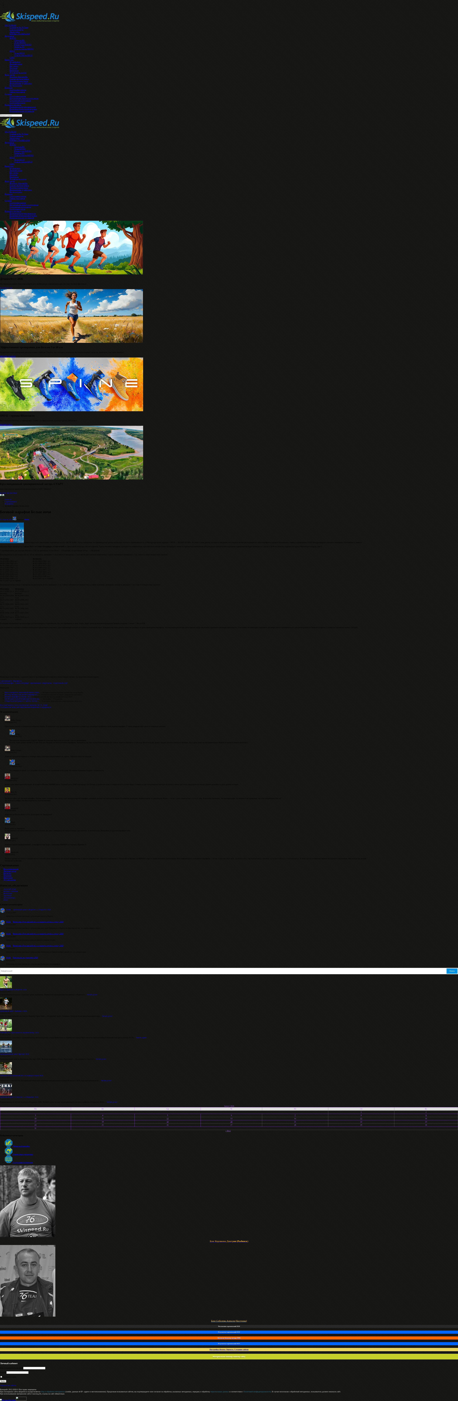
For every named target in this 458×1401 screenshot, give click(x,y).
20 (231, 1122)
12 (168, 1119)
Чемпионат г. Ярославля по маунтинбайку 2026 (19, 1033)
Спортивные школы (18, 203)
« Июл (228, 1131)
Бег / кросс (14, 173)
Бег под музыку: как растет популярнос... (21, 695)
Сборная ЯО (19, 147)
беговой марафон (7, 683)
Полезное (9, 194)
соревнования (35, 683)
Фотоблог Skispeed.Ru (19, 183)
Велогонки (14, 177)
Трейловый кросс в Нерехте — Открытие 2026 (32, 910)
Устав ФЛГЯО (20, 149)
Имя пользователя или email (11, 1368)
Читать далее (92, 995)
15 (361, 1119)
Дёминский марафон (21, 1146)
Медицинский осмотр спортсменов (24, 205)
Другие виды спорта (18, 179)
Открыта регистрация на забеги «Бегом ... (22, 701)
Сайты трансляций (17, 198)
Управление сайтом (8, 1385)
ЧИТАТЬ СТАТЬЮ (8, 356)
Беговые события (11, 891)
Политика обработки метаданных (23, 216)
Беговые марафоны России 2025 (18, 697)
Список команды (16, 136)
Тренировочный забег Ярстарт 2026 (14, 1054)
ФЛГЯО (13, 145)
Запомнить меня (9, 1377)
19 (168, 1122)
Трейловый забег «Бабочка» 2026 (13, 1011)
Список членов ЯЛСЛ (23, 162)
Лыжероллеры (9, 898)
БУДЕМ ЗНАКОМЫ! (8, 493)
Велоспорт (8, 893)
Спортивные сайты (17, 209)
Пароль (3, 1372)
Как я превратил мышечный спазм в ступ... (22, 692)
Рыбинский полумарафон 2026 (25, 957)
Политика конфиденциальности (23, 213)
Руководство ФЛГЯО (22, 151)
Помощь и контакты (13, 211)
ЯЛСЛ (12, 157)
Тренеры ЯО (19, 153)
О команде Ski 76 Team (19, 134)
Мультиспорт (15, 168)
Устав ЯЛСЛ (19, 160)
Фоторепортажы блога (19, 188)
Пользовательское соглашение (22, 218)
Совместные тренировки (22, 1154)
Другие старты (10, 880)
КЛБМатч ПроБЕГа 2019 (20, 140)
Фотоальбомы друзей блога (21, 190)
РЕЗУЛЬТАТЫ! (6, 288)
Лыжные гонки (16, 170)
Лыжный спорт (10, 889)
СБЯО (12, 164)
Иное (6, 900)
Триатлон (13, 175)
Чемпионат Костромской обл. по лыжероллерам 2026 (21, 1076)
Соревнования (11, 502)
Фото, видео (10, 181)
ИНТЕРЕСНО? (6, 425)
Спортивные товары (18, 196)
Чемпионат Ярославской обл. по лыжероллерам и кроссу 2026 (38, 922)
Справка (8, 200)
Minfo (26, 520)
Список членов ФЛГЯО (24, 155)
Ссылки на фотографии (19, 185)
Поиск (452, 971)
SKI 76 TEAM (10, 132)
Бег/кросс (7, 873)
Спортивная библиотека (22, 1162)
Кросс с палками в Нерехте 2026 (13, 990)
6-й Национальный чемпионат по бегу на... (22, 699)
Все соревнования (11, 869)
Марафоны (9, 504)
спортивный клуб (60, 683)
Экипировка (15, 138)
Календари (9, 166)
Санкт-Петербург (22, 683)
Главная (8, 499)
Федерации (9, 142)
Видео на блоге (16, 192)
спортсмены (47, 683)
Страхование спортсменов (20, 207)
